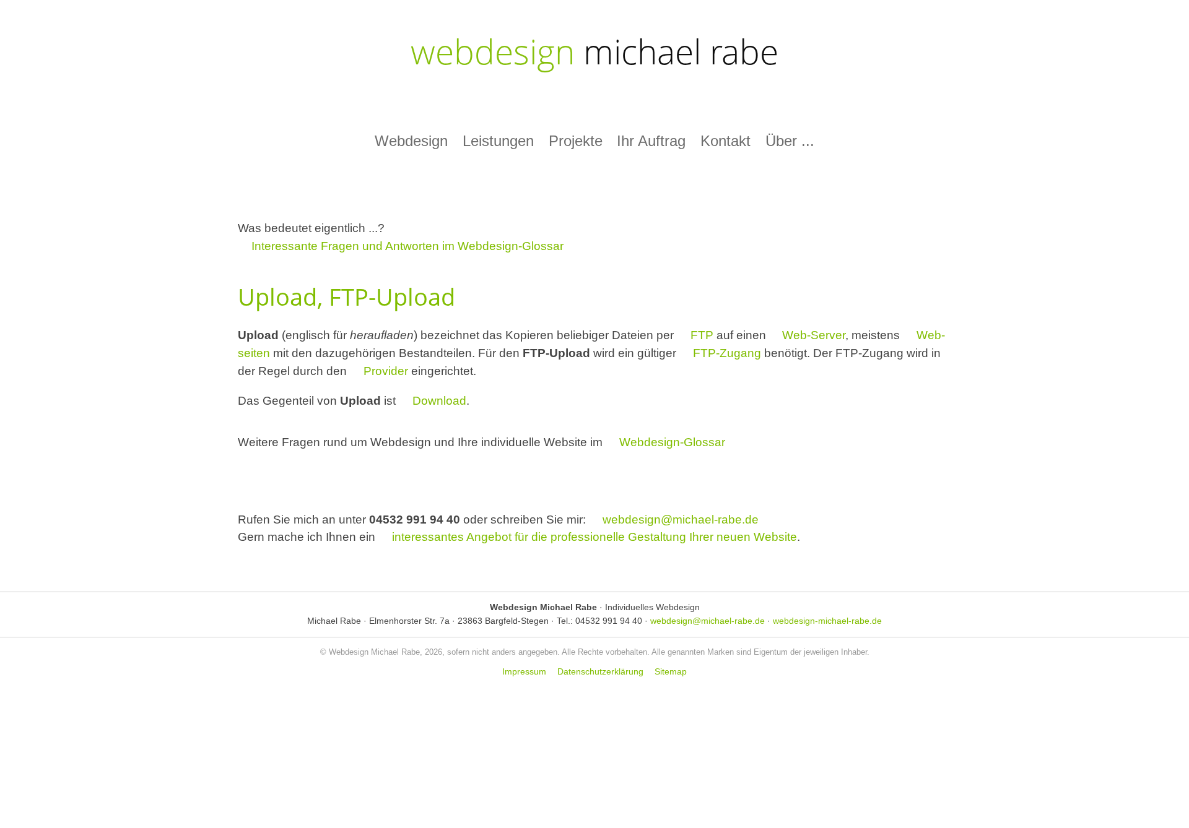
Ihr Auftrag (651, 140)
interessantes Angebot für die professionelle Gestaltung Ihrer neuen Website (594, 536)
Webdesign (411, 140)
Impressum (524, 672)
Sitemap (671, 672)
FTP (701, 335)
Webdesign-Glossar (672, 442)
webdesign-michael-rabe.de (827, 621)
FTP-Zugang (727, 353)
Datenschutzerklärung (600, 672)
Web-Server (813, 335)
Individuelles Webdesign (652, 607)
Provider (386, 370)
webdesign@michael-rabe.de (681, 519)
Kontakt (725, 140)
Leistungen (498, 140)
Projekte (576, 140)
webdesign (594, 51)
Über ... (789, 140)
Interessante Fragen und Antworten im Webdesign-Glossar (407, 245)
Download (439, 400)
